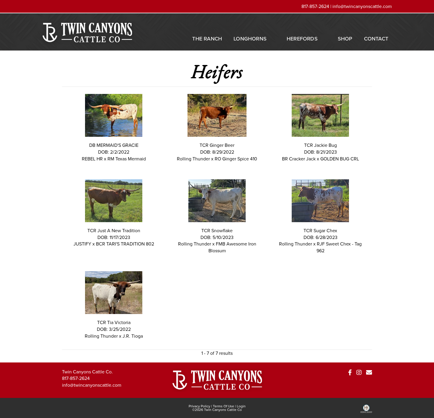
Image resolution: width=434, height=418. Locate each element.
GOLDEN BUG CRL (339, 158)
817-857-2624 (76, 378)
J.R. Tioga (133, 336)
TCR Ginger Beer (217, 145)
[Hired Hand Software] (366, 410)
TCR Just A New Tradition (113, 230)
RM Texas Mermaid (126, 158)
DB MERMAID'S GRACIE (113, 145)
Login (241, 406)
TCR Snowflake (217, 230)
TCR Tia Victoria (113, 322)
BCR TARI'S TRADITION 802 (125, 243)
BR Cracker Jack (299, 158)
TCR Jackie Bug (320, 145)
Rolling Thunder (193, 158)
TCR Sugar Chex (320, 230)
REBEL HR (92, 158)
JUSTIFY (82, 243)
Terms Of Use (223, 406)
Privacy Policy (199, 406)
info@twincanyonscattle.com (362, 6)
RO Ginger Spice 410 (236, 158)
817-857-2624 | (316, 6)
